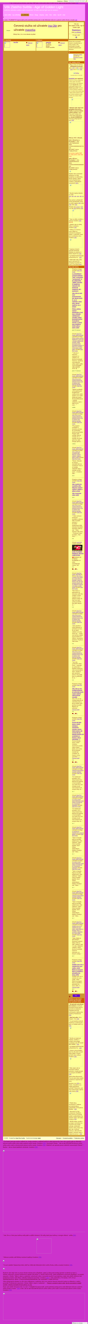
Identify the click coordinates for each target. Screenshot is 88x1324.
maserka (30, 29)
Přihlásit (66, 1)
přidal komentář (79, 335)
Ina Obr (52, 25)
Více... (76, 995)
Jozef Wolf (79, 542)
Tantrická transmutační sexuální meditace (78, 771)
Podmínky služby (79, 1138)
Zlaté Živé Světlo (77, 54)
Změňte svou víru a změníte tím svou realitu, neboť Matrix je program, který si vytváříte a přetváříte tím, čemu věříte (77, 930)
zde (76, 20)
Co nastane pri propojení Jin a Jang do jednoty (78, 833)
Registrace (60, 1)
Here (80, 264)
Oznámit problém (68, 1138)
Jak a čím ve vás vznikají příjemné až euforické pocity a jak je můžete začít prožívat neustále (77, 381)
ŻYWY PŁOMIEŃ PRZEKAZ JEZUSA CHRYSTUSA (78, 553)
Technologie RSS (70, 996)
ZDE (77, 3)
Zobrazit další (75, 709)
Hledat (86, 1)
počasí (78, 207)
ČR (82, 207)
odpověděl (78, 574)
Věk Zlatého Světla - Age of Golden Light (33, 7)
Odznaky (58, 1138)
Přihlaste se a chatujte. (78, 1323)
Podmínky (72, 78)
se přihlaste (78, 32)
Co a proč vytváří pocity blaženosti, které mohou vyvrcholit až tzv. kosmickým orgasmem (78, 802)
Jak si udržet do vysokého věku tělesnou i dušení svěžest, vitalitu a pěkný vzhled (76, 454)
